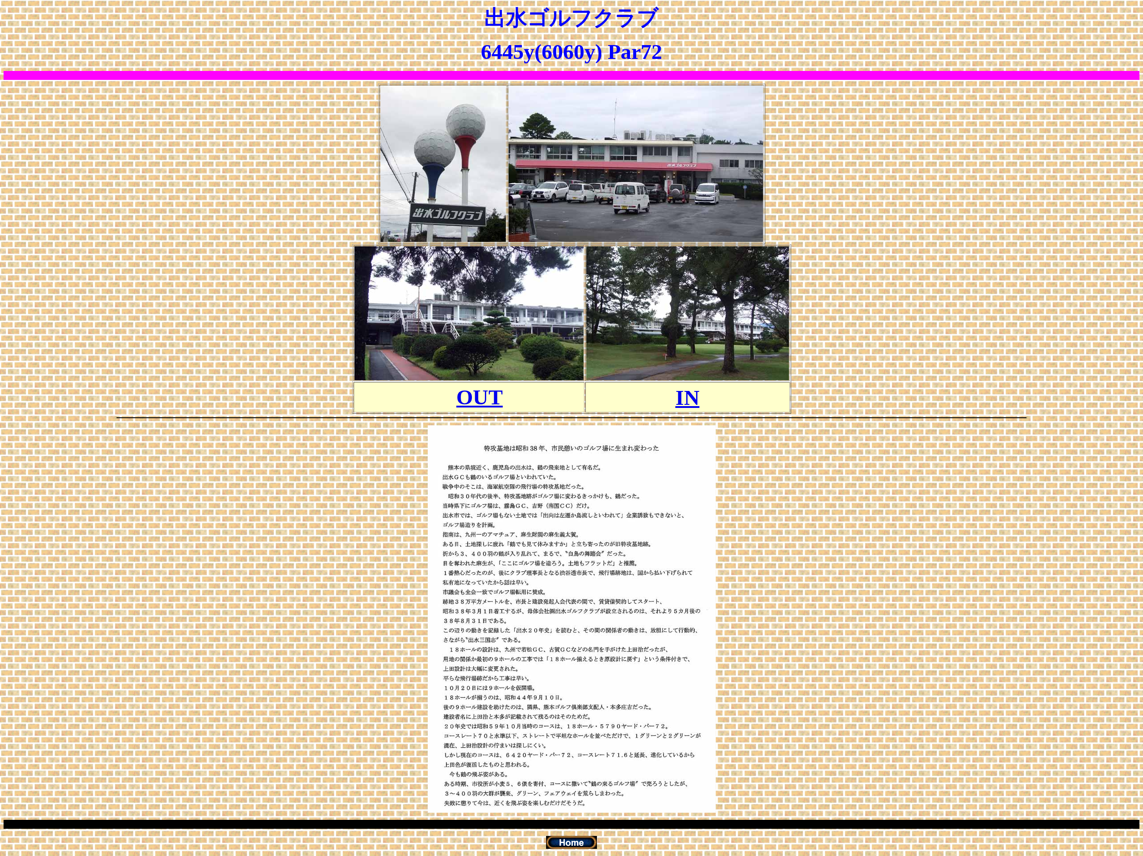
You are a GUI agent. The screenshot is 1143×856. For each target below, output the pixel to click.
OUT (479, 397)
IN (688, 397)
